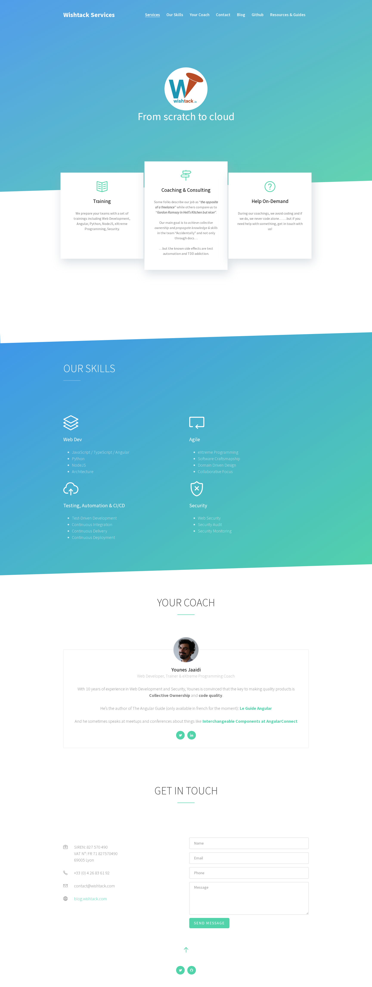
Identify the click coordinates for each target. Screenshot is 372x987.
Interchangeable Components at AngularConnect (250, 721)
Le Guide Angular (256, 708)
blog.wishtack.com (90, 898)
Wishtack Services (89, 15)
